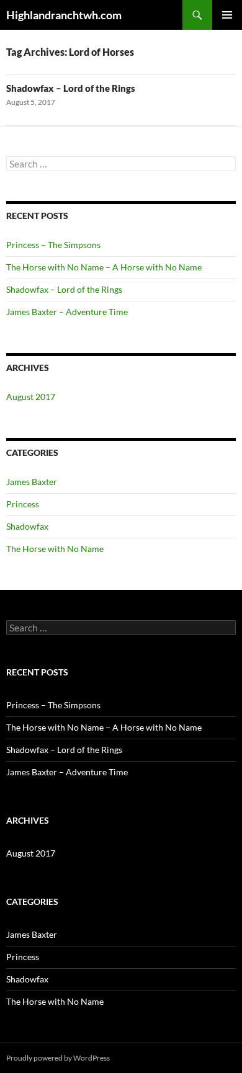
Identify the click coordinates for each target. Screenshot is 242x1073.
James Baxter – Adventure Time (67, 311)
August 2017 (30, 396)
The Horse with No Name (55, 548)
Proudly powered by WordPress (58, 1057)
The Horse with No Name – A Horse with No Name (104, 267)
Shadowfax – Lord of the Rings (70, 88)
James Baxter (31, 481)
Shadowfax (27, 526)
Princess (22, 504)
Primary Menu (227, 15)
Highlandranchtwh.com (64, 15)
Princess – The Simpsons (53, 244)
